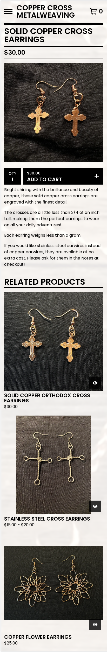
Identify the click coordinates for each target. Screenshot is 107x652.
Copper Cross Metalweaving (46, 11)
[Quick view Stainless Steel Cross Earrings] (95, 506)
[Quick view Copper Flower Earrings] (95, 624)
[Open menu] (8, 11)
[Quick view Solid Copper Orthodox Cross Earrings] (95, 383)
